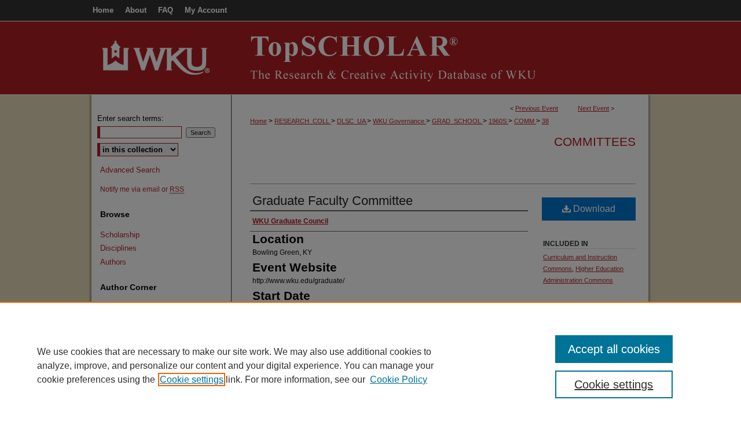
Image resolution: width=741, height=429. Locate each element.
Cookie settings (191, 379)
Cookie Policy (398, 379)
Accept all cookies (614, 349)
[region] (370, 365)
